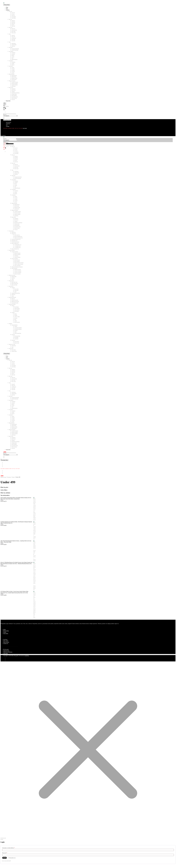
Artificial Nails (14, 44)
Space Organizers (14, 268)
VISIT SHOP (25, 128)
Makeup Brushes (11, 74)
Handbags (10, 323)
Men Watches (16, 306)
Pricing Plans (6, 630)
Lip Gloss (13, 71)
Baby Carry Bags (14, 284)
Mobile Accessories (12, 275)
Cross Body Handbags (18, 327)
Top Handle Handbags (18, 329)
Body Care (10, 27)
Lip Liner (13, 68)
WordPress (26, 655)
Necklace (15, 315)
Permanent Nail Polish (15, 48)
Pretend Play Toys (14, 240)
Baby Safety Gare (14, 282)
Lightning (13, 287)
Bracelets (15, 318)
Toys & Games (11, 230)
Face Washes (14, 16)
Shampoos (13, 20)
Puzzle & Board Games (15, 241)
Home (7, 7)
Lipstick (13, 67)
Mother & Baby (11, 280)
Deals (10, 382)
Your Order (5, 633)
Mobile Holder (14, 276)
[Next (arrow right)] (2, 839)
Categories (7, 9)
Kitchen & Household (12, 297)
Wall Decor (13, 294)
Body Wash (13, 31)
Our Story (5, 639)
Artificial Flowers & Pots (16, 293)
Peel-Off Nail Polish (17, 178)
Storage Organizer (12, 250)
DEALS (4, 451)
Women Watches (17, 308)
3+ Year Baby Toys (17, 247)
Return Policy (8, 100)
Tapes (12, 347)
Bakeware (13, 298)
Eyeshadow (13, 62)
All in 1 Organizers (17, 265)
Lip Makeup (11, 66)
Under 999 (13, 40)
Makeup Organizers (12, 80)
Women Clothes (14, 351)
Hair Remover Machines (16, 92)
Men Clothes (14, 349)
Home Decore (11, 286)
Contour (13, 56)
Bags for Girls (16, 342)
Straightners (13, 88)
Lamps (15, 291)
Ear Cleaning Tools (15, 96)
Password (6, 852)
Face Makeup (11, 51)
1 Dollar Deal (14, 38)
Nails (12, 170)
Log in (4, 857)
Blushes (13, 55)
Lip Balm (13, 70)
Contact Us (5, 643)
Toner (12, 58)
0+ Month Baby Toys (17, 244)
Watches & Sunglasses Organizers (17, 266)
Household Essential (15, 302)
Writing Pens (14, 345)
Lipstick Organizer (15, 84)
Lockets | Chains (17, 316)
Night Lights (16, 290)
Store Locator (6, 642)
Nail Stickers (14, 43)
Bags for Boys (16, 341)
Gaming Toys (14, 233)
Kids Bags (13, 340)
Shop (7, 8)
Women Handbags (15, 324)
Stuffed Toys (14, 232)
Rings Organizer (17, 261)
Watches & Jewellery (12, 304)
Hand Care (13, 28)
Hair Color (13, 25)
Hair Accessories (17, 322)
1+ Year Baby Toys (17, 246)
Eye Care (13, 13)
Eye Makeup (11, 60)
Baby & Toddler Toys (15, 243)
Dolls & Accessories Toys (18, 237)
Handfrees (13, 277)
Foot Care (13, 99)
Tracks (4, 632)
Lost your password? (6, 860)
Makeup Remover (14, 59)
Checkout (8, 123)
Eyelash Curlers (14, 94)
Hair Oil (13, 24)
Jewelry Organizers (15, 258)
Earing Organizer (17, 259)
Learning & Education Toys (16, 239)
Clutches (15, 326)
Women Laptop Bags (17, 333)
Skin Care (10, 11)
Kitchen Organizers (17, 273)
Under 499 (13, 39)
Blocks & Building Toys (18, 236)
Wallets (15, 331)
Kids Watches (16, 311)
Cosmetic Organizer (15, 82)
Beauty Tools (11, 87)
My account (8, 122)
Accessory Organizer (17, 270)
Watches (13, 305)
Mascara (13, 64)
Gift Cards (5, 653)
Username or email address (10, 847)
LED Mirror (14, 86)
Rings (15, 319)
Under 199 (13, 36)
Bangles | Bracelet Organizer (19, 262)
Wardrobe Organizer (17, 269)
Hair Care (10, 19)
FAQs (4, 629)
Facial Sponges (14, 79)
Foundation (13, 52)
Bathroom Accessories (15, 301)
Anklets (15, 320)
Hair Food (13, 23)
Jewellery (13, 312)
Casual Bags (16, 338)
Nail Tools (13, 46)
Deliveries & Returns (7, 652)
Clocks (13, 295)
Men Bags (13, 334)
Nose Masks (14, 17)
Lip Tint (13, 72)
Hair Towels (14, 90)
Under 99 (13, 35)
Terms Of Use (6, 650)
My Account (6, 649)
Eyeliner (13, 63)
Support (7, 126)
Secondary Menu (7, 119)
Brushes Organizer (15, 83)
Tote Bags (16, 330)
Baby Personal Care (15, 283)
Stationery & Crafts (12, 344)
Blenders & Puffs (14, 78)
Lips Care (13, 15)
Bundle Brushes (14, 75)
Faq (4, 465)
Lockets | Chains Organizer (18, 264)
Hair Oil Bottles (14, 95)
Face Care (13, 12)
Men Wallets (16, 337)
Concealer (13, 54)
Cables (13, 279)
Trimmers (13, 91)
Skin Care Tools (14, 98)
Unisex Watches (17, 309)
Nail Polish (10, 47)
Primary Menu (6, 4)
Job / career (5, 640)
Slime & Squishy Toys (15, 248)
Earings (15, 313)
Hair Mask (16, 157)
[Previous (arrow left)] (1, 839)
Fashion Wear (11, 348)
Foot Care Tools (17, 165)
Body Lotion (14, 32)
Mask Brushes (14, 76)
